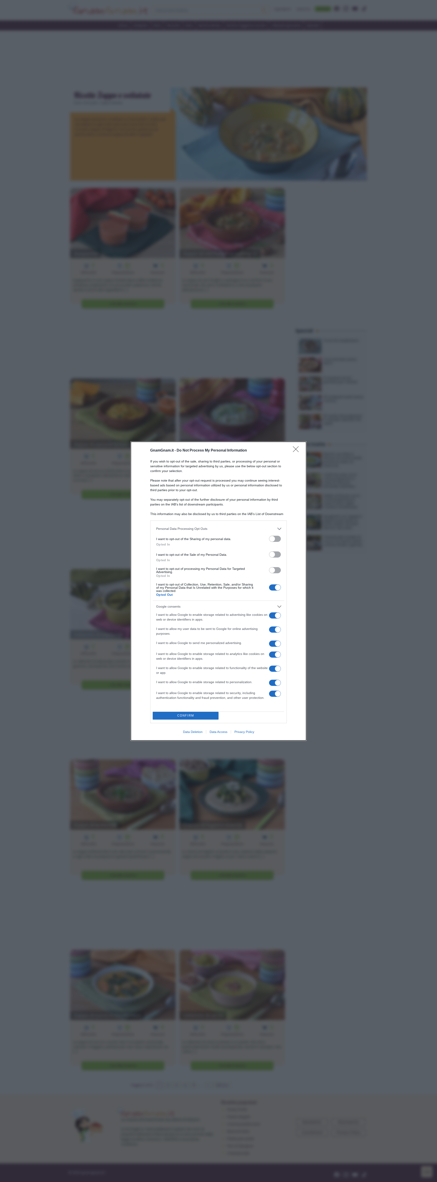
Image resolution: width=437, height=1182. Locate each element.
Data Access (218, 732)
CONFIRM (185, 715)
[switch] (275, 539)
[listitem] (218, 528)
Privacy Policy (244, 732)
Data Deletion (193, 732)
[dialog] (218, 591)
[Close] (297, 450)
